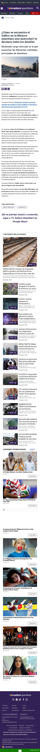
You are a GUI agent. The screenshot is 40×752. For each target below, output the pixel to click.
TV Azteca (13, 2)
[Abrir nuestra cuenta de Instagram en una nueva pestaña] (17, 699)
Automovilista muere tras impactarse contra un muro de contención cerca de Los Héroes (27, 333)
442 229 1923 (23, 718)
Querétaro (4, 13)
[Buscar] (37, 8)
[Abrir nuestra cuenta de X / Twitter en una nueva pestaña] (13, 699)
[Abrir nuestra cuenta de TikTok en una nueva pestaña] (20, 699)
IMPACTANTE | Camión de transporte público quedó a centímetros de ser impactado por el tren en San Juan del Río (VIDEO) (18, 272)
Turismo (20, 13)
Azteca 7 (29, 2)
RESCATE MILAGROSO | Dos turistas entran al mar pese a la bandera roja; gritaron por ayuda (28, 423)
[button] (20, 751)
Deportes (36, 2)
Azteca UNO (21, 2)
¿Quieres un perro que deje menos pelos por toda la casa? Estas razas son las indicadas (28, 363)
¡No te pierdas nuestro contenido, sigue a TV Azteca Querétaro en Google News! (20, 218)
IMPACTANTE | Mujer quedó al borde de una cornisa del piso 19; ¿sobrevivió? (28, 347)
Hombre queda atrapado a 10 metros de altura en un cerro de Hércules (27, 287)
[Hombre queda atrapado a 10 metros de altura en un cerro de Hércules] (10, 289)
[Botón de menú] (2, 8)
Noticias (12, 13)
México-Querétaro (8, 207)
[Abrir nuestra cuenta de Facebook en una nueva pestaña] (23, 699)
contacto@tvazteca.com (26, 717)
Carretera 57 (22, 207)
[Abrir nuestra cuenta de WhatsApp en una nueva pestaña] (27, 699)
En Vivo (36, 13)
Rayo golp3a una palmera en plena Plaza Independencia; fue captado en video (27, 317)
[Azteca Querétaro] (20, 8)
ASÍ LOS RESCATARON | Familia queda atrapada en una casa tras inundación (28, 437)
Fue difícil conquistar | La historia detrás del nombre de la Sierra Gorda (28, 377)
